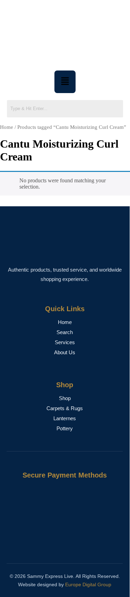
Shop (65, 398)
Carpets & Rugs (64, 408)
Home (6, 127)
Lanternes (64, 418)
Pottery (65, 428)
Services (65, 342)
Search (65, 332)
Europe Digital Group (88, 584)
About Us (64, 352)
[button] (64, 82)
